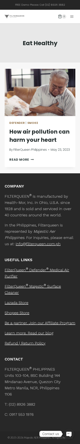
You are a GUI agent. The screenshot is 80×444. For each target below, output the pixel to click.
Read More (21, 159)
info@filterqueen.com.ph (38, 243)
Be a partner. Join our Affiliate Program (40, 323)
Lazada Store (16, 302)
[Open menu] (71, 16)
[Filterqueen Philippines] (14, 16)
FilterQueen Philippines (30, 149)
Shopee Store (17, 312)
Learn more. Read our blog (29, 333)
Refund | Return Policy (25, 343)
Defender (17, 123)
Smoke (32, 123)
